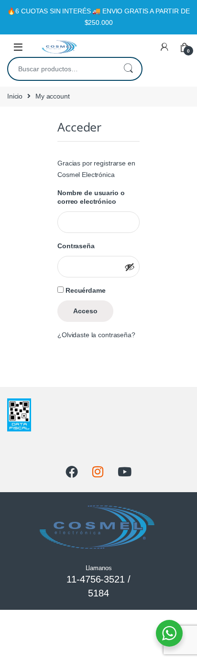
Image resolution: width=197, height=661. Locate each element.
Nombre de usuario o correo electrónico (98, 196)
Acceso (85, 311)
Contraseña (77, 246)
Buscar (128, 69)
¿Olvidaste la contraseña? (96, 335)
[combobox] (61, 69)
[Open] (18, 47)
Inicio (14, 96)
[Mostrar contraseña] (129, 267)
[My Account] (164, 47)
